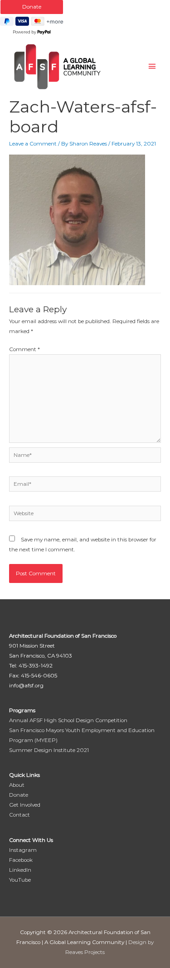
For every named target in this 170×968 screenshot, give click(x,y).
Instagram (23, 850)
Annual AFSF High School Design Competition (68, 720)
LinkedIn (20, 870)
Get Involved (24, 805)
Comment (24, 349)
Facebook (21, 860)
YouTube (20, 880)
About (16, 785)
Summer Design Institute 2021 (49, 750)
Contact (19, 815)
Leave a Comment (33, 144)
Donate (18, 795)
